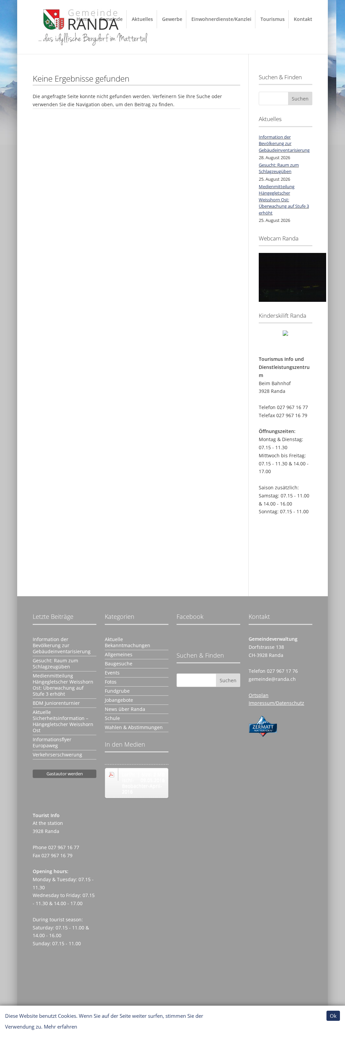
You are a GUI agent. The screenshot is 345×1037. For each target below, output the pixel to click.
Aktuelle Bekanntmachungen (127, 642)
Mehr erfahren (60, 1026)
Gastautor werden (64, 774)
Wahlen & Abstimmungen (134, 727)
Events (112, 673)
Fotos (111, 682)
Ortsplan (259, 695)
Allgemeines (118, 655)
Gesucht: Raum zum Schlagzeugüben (279, 168)
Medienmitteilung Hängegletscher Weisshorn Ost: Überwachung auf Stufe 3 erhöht (284, 199)
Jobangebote (119, 700)
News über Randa (125, 709)
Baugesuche (118, 664)
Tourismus (272, 19)
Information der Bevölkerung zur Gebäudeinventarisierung (284, 143)
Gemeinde (111, 19)
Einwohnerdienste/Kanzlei (221, 19)
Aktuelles (142, 19)
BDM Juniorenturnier (56, 703)
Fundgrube (117, 691)
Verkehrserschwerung (57, 755)
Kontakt (303, 19)
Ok (333, 1015)
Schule (112, 718)
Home (83, 19)
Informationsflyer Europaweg (52, 743)
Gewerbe (172, 19)
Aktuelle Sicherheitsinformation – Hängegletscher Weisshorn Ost (63, 721)
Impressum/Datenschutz (276, 703)
